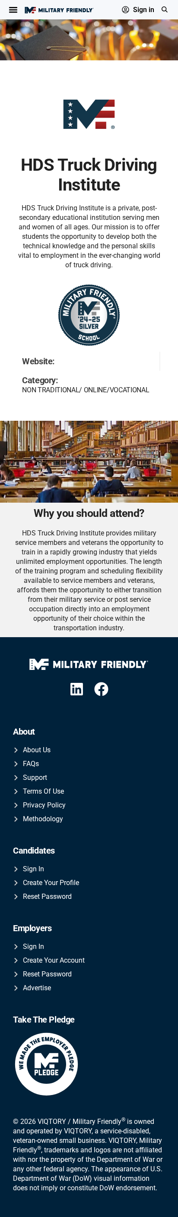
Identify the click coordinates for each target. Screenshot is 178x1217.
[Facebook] (101, 689)
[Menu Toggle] (13, 9)
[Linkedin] (76, 689)
